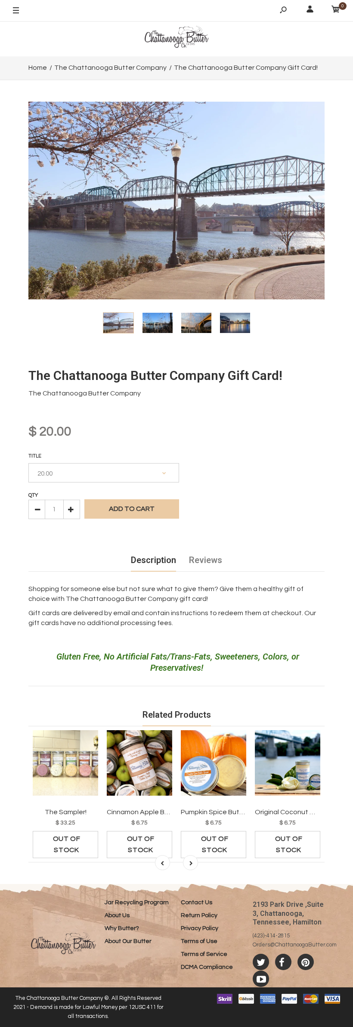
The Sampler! (66, 812)
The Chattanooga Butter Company (84, 393)
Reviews (205, 560)
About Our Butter (128, 941)
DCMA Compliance (207, 967)
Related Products (176, 715)
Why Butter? (122, 928)
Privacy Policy (199, 928)
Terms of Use (199, 941)
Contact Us (196, 902)
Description (153, 560)
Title (34, 456)
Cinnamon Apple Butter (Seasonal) (161, 812)
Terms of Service (204, 954)
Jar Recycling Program (137, 902)
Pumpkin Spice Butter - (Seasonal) (234, 812)
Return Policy (199, 915)
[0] (335, 11)
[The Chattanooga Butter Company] (176, 39)
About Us (117, 915)
